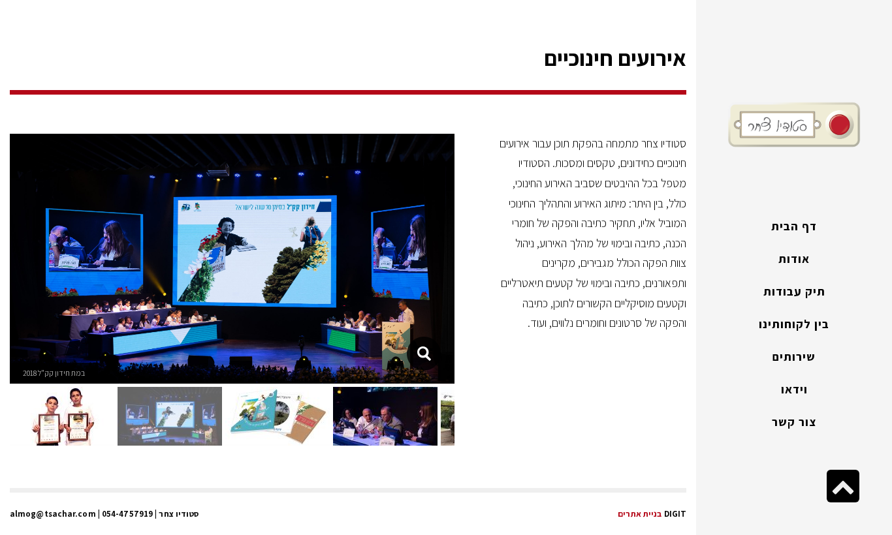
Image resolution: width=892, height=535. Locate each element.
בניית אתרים (639, 513)
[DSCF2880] (423, 354)
